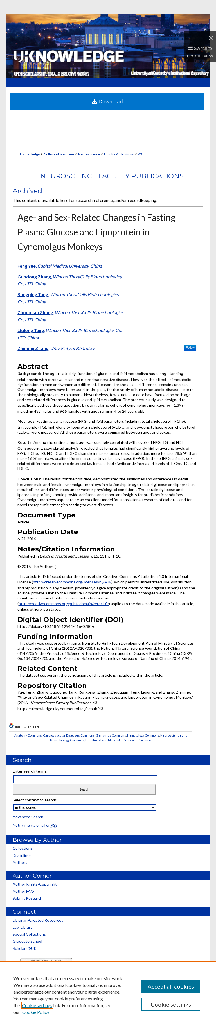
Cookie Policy (35, 1012)
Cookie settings (37, 1005)
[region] (108, 995)
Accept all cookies (171, 986)
